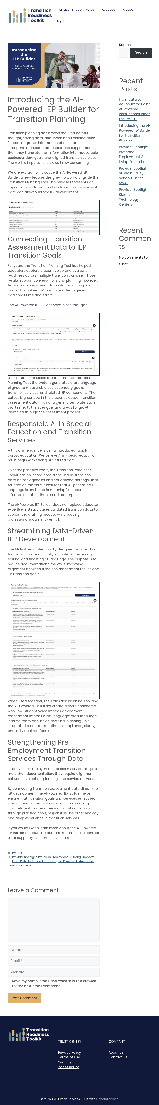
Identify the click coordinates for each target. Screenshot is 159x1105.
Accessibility (68, 1067)
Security (65, 1062)
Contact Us (118, 1057)
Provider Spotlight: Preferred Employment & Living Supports (53, 857)
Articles (128, 10)
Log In (61, 21)
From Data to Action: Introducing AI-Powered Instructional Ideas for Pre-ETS (135, 109)
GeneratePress (107, 1099)
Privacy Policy (69, 1052)
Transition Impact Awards (75, 10)
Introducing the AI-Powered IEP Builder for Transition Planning (135, 133)
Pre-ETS (17, 853)
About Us (108, 10)
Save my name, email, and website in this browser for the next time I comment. (54, 983)
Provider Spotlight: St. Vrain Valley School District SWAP (134, 176)
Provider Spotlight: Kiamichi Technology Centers (134, 197)
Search (125, 45)
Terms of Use (69, 1057)
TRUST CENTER (69, 1041)
